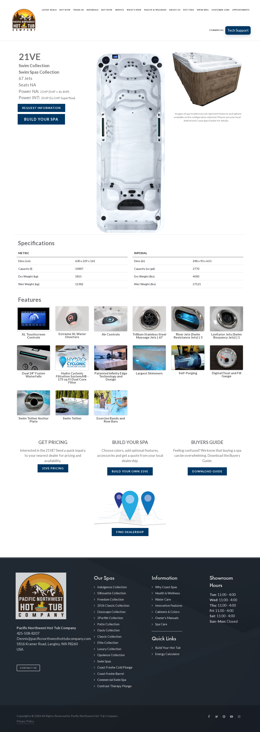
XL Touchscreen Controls (33, 335)
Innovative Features (168, 605)
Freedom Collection (110, 599)
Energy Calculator (167, 654)
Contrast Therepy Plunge (114, 686)
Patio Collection (108, 624)
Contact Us (28, 667)
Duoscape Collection (111, 612)
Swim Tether (72, 418)
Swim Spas (104, 661)
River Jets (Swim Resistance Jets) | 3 (188, 335)
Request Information (41, 108)
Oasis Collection (108, 630)
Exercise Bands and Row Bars (110, 419)
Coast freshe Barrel (110, 673)
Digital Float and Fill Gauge (226, 374)
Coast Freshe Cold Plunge (114, 667)
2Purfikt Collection (110, 618)
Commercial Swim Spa (111, 679)
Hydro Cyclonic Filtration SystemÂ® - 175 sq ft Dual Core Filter (72, 377)
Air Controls (111, 334)
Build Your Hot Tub (168, 647)
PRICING (53, 468)
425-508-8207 (28, 633)
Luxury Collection (109, 649)
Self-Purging (188, 373)
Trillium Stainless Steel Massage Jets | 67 (149, 335)
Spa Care (161, 624)
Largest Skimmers (149, 373)
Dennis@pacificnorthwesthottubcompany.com (54, 638)
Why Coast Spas (166, 587)
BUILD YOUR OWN (130, 471)
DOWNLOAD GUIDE (207, 471)
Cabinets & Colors (167, 612)
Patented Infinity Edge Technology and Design (110, 376)
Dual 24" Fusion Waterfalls (33, 374)
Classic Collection (109, 636)
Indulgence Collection (112, 587)
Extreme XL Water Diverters (72, 335)
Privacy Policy (25, 721)
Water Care (163, 599)
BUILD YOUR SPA (41, 119)
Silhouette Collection (111, 593)
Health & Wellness (167, 593)
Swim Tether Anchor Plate (33, 419)
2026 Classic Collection (113, 605)
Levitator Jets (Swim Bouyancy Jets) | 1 (226, 335)
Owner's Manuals (167, 618)
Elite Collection (107, 642)
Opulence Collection (111, 655)
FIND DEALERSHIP (130, 532)
